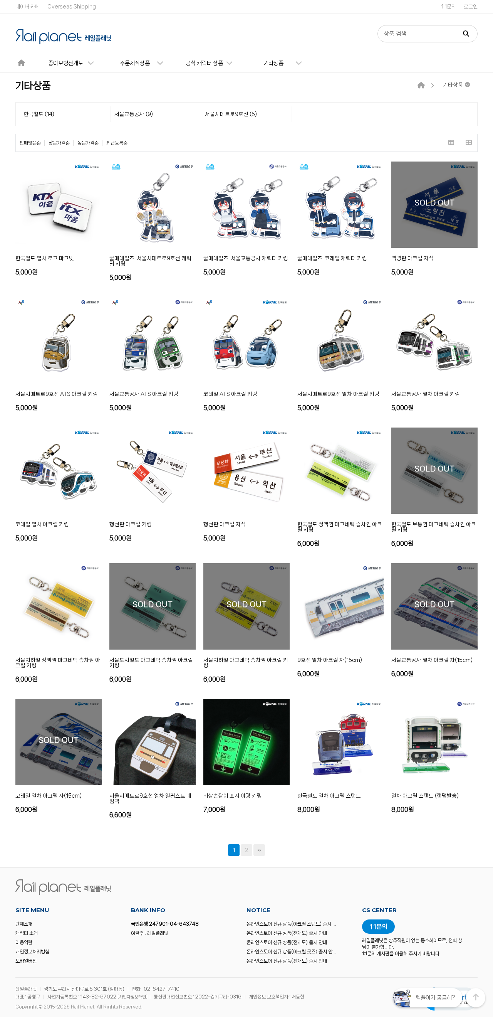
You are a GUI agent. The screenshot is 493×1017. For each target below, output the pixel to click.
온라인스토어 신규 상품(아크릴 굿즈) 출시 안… (291, 951)
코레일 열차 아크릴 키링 (42, 524)
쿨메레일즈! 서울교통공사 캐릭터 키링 (245, 258)
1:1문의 (448, 6)
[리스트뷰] (451, 143)
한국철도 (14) (38, 114)
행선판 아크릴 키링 (130, 524)
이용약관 (23, 942)
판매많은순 (30, 142)
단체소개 (23, 923)
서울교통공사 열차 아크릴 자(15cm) (432, 660)
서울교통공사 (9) (133, 114)
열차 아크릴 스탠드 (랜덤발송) (425, 795)
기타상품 (273, 63)
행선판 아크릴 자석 (224, 524)
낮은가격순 (59, 142)
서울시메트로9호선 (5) (231, 114)
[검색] (466, 33)
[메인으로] (421, 85)
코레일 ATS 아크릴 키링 (230, 394)
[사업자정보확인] (132, 997)
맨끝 (259, 850)
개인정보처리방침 (32, 951)
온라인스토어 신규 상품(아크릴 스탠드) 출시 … (291, 923)
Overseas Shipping (71, 6)
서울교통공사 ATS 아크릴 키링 (143, 394)
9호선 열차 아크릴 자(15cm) (329, 660)
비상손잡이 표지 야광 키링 (232, 795)
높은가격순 (88, 142)
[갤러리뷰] (468, 143)
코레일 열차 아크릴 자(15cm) (48, 795)
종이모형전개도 (65, 63)
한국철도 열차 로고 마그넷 (44, 258)
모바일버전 (26, 960)
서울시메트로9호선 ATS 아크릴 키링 (56, 394)
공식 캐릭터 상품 (204, 63)
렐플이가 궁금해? (435, 998)
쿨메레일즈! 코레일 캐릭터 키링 (332, 258)
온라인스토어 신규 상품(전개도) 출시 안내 (286, 933)
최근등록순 (116, 142)
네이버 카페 (27, 6)
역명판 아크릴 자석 (412, 258)
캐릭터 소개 (26, 933)
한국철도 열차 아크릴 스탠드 (329, 795)
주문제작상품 (135, 63)
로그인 (471, 6)
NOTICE (258, 910)
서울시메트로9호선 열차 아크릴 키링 (338, 394)
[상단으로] (475, 997)
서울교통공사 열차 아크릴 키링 (425, 394)
